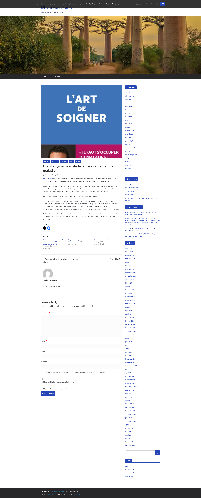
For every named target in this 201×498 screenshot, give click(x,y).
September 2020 (131, 304)
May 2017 (128, 397)
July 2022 (128, 262)
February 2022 (130, 269)
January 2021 (129, 293)
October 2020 (130, 300)
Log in (127, 466)
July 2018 (128, 369)
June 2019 (128, 342)
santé (71, 161)
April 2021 (128, 286)
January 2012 (129, 428)
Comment (45, 312)
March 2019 (129, 352)
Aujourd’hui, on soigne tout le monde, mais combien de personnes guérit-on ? (53, 242)
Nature (127, 127)
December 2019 (130, 324)
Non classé (55, 161)
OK (162, 4)
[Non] (198, 4)
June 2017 (128, 394)
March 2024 (129, 252)
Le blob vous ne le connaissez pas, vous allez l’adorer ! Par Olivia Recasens (142, 222)
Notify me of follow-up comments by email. (58, 382)
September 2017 (131, 387)
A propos (46, 77)
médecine (46, 161)
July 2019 (128, 338)
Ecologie (128, 113)
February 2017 (130, 407)
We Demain (129, 184)
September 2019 (131, 331)
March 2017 (129, 404)
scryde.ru (128, 228)
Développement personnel (134, 110)
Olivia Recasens (61, 175)
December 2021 (130, 273)
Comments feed (130, 473)
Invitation (128, 117)
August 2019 (129, 335)
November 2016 (130, 411)
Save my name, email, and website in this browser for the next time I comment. (75, 372)
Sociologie (128, 169)
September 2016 (131, 414)
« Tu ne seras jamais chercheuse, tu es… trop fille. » (61, 260)
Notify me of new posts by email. (54, 389)
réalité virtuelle (130, 148)
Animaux (128, 99)
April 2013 (128, 425)
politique (128, 137)
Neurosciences (130, 131)
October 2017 (130, 383)
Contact (56, 77)
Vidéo (127, 172)
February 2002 (130, 445)
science (78, 161)
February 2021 (130, 290)
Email (43, 351)
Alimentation (129, 96)
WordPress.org (130, 476)
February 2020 (130, 317)
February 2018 (130, 376)
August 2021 (129, 279)
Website (44, 361)
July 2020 (128, 307)
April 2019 (128, 349)
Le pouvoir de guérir (75, 240)
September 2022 (131, 259)
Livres (127, 120)
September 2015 (131, 421)
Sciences (128, 165)
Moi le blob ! (115, 259)
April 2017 (128, 400)
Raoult (127, 144)
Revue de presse (131, 155)
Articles (128, 103)
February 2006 (130, 442)
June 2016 (128, 418)
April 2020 (128, 314)
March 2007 (129, 438)
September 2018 (131, 366)
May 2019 (128, 345)
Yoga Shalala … (130, 191)
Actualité (128, 93)
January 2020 (129, 321)
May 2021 (128, 283)
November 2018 (130, 362)
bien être (128, 106)
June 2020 (128, 311)
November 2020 (130, 297)
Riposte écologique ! (132, 188)
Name (44, 341)
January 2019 (129, 356)
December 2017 (130, 380)
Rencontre (64, 161)
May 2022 (128, 266)
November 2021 (130, 276)
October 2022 (130, 255)
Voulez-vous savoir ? (101, 240)
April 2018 (128, 373)
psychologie (129, 141)
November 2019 (130, 328)
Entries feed (129, 469)
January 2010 (129, 432)
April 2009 (128, 435)
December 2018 (130, 359)
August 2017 (129, 390)
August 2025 (129, 248)
